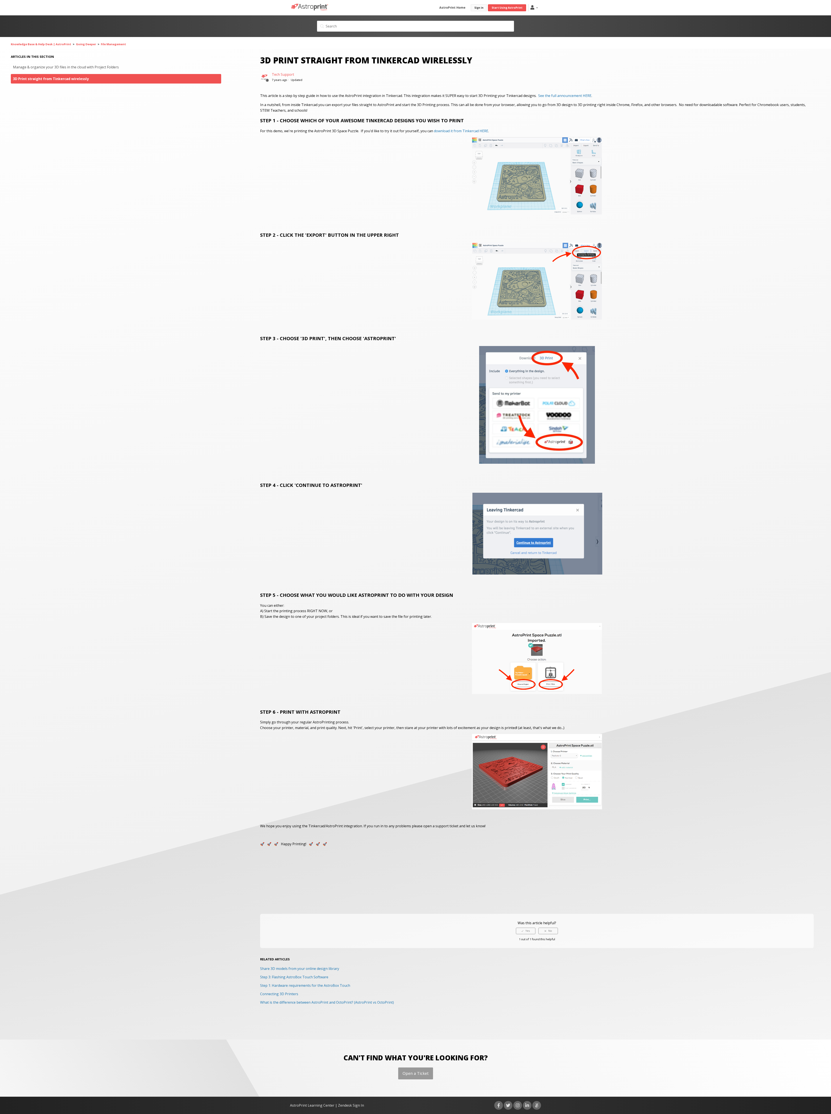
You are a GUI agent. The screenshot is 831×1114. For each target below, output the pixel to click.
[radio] (525, 931)
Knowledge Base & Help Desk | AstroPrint (41, 44)
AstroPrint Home (452, 7)
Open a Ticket (416, 1073)
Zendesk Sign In (351, 1105)
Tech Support (283, 74)
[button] (535, 7)
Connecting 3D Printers (279, 994)
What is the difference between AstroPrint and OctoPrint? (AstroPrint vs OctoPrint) (327, 1002)
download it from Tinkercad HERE (461, 131)
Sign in (478, 8)
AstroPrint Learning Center (312, 1105)
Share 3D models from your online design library (299, 968)
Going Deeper (86, 44)
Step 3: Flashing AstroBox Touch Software (294, 977)
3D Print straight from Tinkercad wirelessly (51, 78)
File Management (113, 44)
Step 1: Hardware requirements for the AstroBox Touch (305, 985)
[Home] (310, 9)
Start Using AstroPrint (507, 8)
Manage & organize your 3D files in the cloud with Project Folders (66, 67)
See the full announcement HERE (564, 95)
